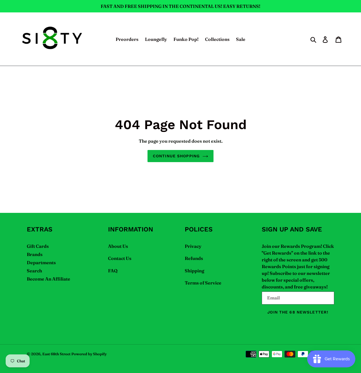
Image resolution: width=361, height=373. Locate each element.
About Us (118, 246)
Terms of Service (203, 283)
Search (34, 270)
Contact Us (119, 258)
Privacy (193, 246)
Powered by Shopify (89, 354)
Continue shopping (176, 156)
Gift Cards (38, 246)
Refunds (194, 258)
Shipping (194, 270)
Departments (41, 262)
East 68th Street (56, 354)
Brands (35, 254)
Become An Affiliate (48, 279)
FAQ (113, 270)
